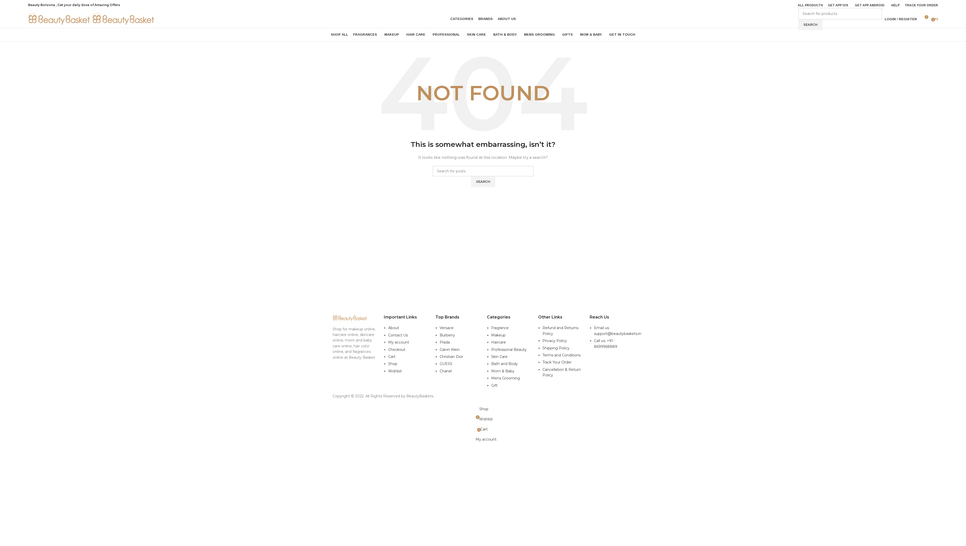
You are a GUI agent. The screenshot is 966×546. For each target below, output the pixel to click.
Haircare (498, 342)
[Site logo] (60, 18)
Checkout (396, 349)
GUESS (446, 363)
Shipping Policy (555, 348)
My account (398, 342)
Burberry (447, 335)
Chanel (446, 371)
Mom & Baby (502, 371)
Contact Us (398, 335)
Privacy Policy (554, 340)
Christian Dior (451, 356)
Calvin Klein (450, 349)
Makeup (498, 335)
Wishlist (395, 371)
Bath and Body (504, 363)
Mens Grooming (505, 378)
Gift (494, 385)
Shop (392, 363)
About (393, 328)
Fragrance (500, 328)
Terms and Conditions (561, 355)
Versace (447, 328)
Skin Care (499, 356)
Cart (391, 356)
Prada (445, 342)
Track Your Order (557, 362)
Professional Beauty (509, 349)
